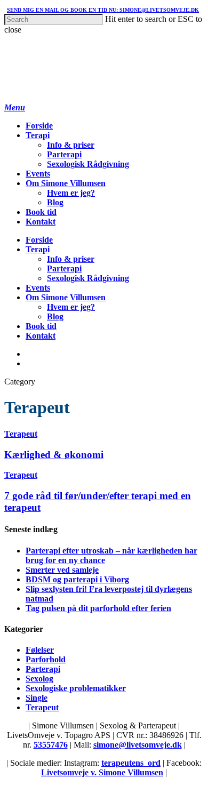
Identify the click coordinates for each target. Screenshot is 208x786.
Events (38, 173)
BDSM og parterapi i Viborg (77, 579)
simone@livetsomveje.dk (137, 744)
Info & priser (70, 144)
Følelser (40, 649)
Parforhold (46, 659)
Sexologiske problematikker (76, 688)
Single (36, 697)
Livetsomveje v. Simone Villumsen (102, 772)
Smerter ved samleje (62, 569)
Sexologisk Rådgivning (88, 164)
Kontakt (40, 221)
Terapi (38, 135)
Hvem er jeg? (71, 192)
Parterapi (64, 154)
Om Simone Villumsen (66, 183)
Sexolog (39, 678)
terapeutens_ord (131, 762)
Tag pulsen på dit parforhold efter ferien (98, 608)
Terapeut (20, 433)
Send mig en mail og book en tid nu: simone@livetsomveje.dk (103, 10)
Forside (39, 125)
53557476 (51, 744)
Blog (55, 202)
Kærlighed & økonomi (53, 454)
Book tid (41, 211)
